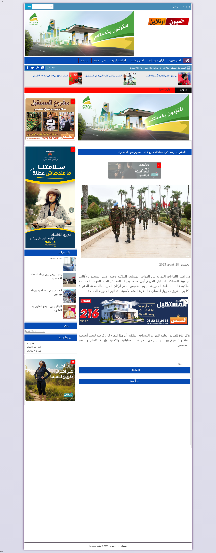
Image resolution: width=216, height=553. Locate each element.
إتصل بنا (186, 6)
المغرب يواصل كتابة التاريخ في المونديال (103, 75)
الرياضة (85, 60)
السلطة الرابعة (118, 60)
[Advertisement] (135, 471)
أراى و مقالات (156, 60)
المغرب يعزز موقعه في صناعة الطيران (50, 75)
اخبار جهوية (174, 60)
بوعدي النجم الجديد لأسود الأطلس (161, 75)
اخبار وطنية (137, 60)
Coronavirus (55, 258)
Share (181, 364)
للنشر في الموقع (34, 347)
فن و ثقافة (100, 60)
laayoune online (95, 546)
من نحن (176, 6)
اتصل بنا (30, 343)
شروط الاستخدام (34, 351)
